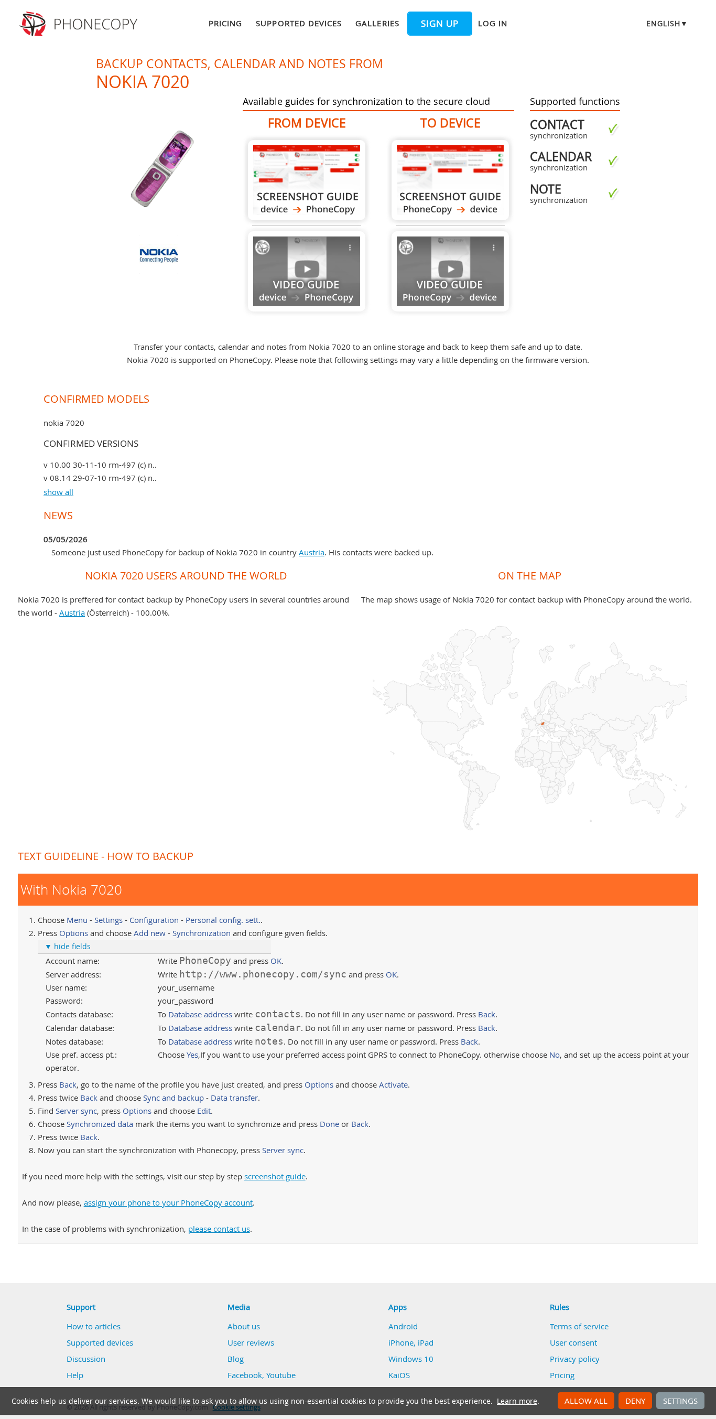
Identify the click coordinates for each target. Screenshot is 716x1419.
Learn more (517, 1401)
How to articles (94, 1326)
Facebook (244, 1375)
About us (243, 1326)
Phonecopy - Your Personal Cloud (80, 24)
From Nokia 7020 (306, 180)
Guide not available (306, 271)
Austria (311, 552)
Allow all (586, 1400)
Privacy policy (575, 1358)
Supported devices (299, 23)
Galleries (377, 23)
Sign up (440, 23)
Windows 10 (410, 1358)
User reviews (250, 1342)
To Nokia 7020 (450, 180)
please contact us (219, 1228)
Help (75, 1375)
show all (58, 492)
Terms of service (579, 1326)
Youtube (281, 1375)
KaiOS (399, 1375)
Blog (235, 1358)
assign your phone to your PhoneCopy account (168, 1202)
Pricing (225, 23)
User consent (573, 1342)
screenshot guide (275, 1176)
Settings (680, 1400)
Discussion (86, 1358)
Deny (635, 1400)
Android (403, 1326)
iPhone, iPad (410, 1342)
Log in (492, 23)
